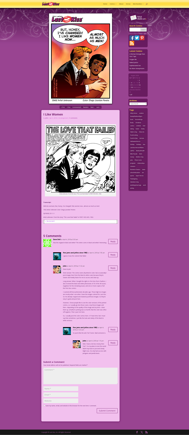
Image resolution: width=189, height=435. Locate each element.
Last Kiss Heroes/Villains (137, 147)
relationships (141, 163)
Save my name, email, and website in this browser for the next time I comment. (71, 406)
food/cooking (134, 135)
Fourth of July (134, 138)
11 (132, 85)
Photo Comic (138, 160)
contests (138, 126)
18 (132, 87)
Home (105, 4)
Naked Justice (133, 62)
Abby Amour (133, 113)
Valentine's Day (134, 182)
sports (132, 176)
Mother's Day (139, 157)
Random (85, 107)
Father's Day (133, 132)
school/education (135, 172)
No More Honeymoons (136, 68)
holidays (138, 144)
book (131, 119)
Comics (112, 4)
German (141, 138)
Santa (143, 169)
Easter (137, 129)
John (46, 118)
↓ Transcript (50, 221)
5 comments (73, 118)
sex (143, 172)
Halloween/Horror (135, 141)
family (143, 129)
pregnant (132, 163)
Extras (128, 4)
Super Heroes (140, 176)
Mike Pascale (133, 154)
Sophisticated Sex (135, 65)
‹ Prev (68, 107)
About (121, 4)
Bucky (131, 122)
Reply (112, 241)
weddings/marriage (135, 185)
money (132, 157)
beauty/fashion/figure (136, 116)
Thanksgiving (133, 179)
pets (131, 160)
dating (132, 129)
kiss (144, 144)
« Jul (131, 94)
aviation (141, 113)
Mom (140, 154)
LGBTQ (132, 151)
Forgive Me (133, 59)
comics (132, 126)
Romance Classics (135, 169)
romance (132, 166)
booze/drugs (138, 119)
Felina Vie (141, 132)
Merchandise (137, 4)
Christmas (138, 122)
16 (139, 85)
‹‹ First (63, 107)
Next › (92, 107)
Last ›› (98, 107)
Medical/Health (140, 151)
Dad (144, 126)
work (144, 185)
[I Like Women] (80, 58)
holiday (132, 144)
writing (132, 188)
